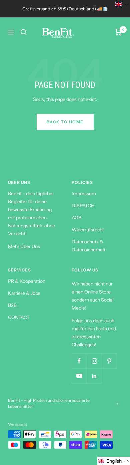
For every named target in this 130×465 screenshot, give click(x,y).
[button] (113, 461)
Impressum (84, 194)
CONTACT (19, 317)
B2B (12, 305)
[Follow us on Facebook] (79, 360)
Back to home (65, 121)
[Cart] (118, 32)
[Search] (24, 32)
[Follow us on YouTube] (79, 375)
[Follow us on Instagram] (94, 360)
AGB (76, 218)
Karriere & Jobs (24, 293)
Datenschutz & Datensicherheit (88, 246)
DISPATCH (83, 206)
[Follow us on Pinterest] (109, 360)
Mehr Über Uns (24, 246)
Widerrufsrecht (88, 230)
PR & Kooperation (26, 281)
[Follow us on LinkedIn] (94, 375)
